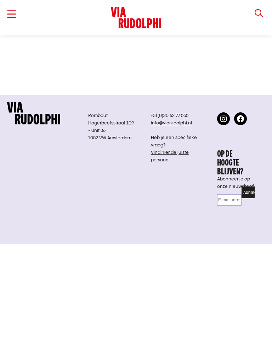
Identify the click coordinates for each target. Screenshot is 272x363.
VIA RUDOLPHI (136, 17)
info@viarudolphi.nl (171, 123)
